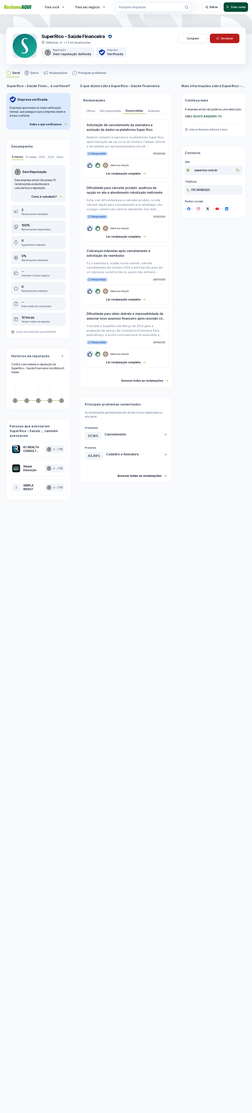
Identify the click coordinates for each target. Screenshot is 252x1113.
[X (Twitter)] (208, 209)
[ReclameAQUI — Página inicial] (18, 7)
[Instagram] (198, 209)
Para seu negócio (87, 7)
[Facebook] (189, 209)
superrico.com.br (206, 170)
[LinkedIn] (227, 209)
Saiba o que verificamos (46, 124)
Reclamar (227, 38)
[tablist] (126, 110)
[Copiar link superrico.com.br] (237, 170)
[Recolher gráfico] (62, 356)
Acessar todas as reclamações (142, 380)
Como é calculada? (44, 196)
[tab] (17, 157)
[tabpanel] (38, 245)
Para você (52, 7)
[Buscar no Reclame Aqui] (186, 7)
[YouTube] (217, 209)
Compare (193, 38)
